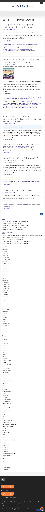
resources (24, 146)
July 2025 (5, 261)
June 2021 (5, 315)
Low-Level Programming (8, 407)
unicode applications (24, 103)
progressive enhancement (8, 149)
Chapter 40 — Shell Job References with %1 (12, 223)
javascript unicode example (13, 106)
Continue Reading (7, 40)
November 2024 (6, 267)
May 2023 (5, 300)
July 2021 (5, 313)
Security (4, 146)
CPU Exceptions (6, 362)
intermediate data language (29, 149)
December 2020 (6, 323)
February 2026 (6, 257)
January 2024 (6, 284)
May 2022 (5, 307)
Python (10, 97)
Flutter (4, 387)
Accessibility (5, 339)
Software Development (35, 204)
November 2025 (6, 259)
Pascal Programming (22, 101)
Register (5, 461)
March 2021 (5, 321)
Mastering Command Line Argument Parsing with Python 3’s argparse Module (26, 235)
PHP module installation (8, 50)
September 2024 (6, 269)
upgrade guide (13, 47)
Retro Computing (37, 97)
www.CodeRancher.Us (22, 6)
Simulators (5, 436)
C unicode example (34, 106)
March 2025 (5, 265)
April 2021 (5, 319)
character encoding (33, 107)
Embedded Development (17, 98)
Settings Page (26, 181)
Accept (39, 509)
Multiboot (5, 412)
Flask (4, 385)
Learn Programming (7, 403)
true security (36, 144)
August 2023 (5, 294)
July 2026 (5, 251)
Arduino (31, 97)
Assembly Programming (8, 347)
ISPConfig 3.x (15, 50)
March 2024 (5, 280)
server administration (26, 47)
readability (21, 147)
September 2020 (6, 329)
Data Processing (6, 368)
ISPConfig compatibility (24, 50)
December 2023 (6, 286)
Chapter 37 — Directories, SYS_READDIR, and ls (13, 229)
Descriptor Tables (7, 370)
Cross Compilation (7, 364)
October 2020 (6, 327)
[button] (3, 479)
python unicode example (34, 104)
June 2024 (5, 274)
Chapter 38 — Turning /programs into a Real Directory (14, 227)
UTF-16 (14, 108)
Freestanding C (6, 389)
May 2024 (5, 276)
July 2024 (5, 272)
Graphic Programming (27, 98)
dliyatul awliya (6, 235)
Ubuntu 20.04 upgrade (35, 47)
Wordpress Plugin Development (32, 44)
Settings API (6, 179)
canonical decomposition (23, 107)
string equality (19, 108)
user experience (20, 149)
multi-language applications (35, 103)
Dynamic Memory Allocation (9, 374)
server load (11, 146)
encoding (5, 106)
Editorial (5, 376)
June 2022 (5, 305)
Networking (5, 414)
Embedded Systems (16, 97)
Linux (4, 405)
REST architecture (6, 147)
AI (3, 341)
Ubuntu (4, 49)
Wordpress (22, 44)
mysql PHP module (21, 49)
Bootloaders (5, 352)
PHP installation (32, 50)
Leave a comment (7, 53)
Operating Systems (7, 416)
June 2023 (5, 298)
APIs (25, 147)
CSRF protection (7, 144)
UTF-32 (18, 103)
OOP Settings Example (18, 181)
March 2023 (5, 303)
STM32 (4, 441)
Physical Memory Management (9, 424)
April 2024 (5, 278)
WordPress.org (6, 469)
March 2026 (5, 255)
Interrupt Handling (7, 399)
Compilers (5, 358)
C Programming (26, 97)
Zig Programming (6, 455)
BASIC (4, 350)
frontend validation (7, 150)
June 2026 (5, 253)
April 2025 (5, 263)
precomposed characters (8, 107)
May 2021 (5, 317)
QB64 (4, 430)
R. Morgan (6, 29)
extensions (13, 147)
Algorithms (5, 343)
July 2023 (5, 296)
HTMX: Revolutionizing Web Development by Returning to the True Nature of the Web (22, 118)
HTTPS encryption (17, 146)
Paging (4, 418)
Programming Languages (9, 204)
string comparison (24, 104)
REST (15, 149)
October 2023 (6, 290)
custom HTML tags (30, 146)
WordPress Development (8, 181)
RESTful (17, 147)
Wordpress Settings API (14, 179)
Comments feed (6, 467)
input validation (30, 144)
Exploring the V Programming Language (16, 237)
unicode (15, 107)
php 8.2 (14, 49)
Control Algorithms (7, 360)
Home (3, 13)
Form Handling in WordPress (25, 179)
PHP (30, 181)
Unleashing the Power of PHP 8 (18, 190)
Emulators (5, 383)
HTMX (21, 127)
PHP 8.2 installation (15, 52)
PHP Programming (8, 44)
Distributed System (7, 372)
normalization (5, 104)
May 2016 (5, 332)
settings (3, 510)
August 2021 (5, 311)
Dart (22, 97)
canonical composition (7, 108)
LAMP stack (19, 47)
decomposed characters (24, 106)
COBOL (4, 356)
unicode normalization (11, 103)
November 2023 (6, 288)
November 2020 (6, 325)
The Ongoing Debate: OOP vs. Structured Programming (19, 241)
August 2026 (5, 249)
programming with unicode (14, 104)
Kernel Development (7, 401)
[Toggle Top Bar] (41, 3)
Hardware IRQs (6, 395)
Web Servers (5, 449)
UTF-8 (5, 103)
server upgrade (9, 49)
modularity (28, 147)
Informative (6, 97)
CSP (7, 146)
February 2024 (6, 282)
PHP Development (35, 181)
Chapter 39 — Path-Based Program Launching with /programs (16, 225)
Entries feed (5, 465)
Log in (4, 463)
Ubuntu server (7, 47)
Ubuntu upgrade (28, 49)
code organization (15, 144)
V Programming (6, 101)
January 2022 (6, 309)
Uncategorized (30, 101)
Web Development (16, 44)
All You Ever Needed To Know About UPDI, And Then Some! (15, 221)
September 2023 (6, 292)
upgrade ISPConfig (7, 52)
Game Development (7, 98)
